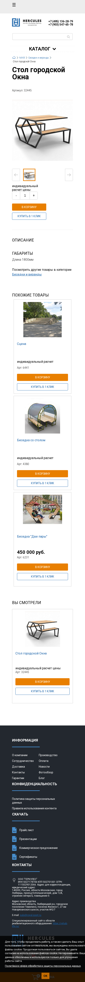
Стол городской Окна (31, 653)
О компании (19, 755)
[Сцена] (42, 319)
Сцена (21, 344)
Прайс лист (26, 830)
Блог (42, 778)
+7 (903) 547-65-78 (60, 24)
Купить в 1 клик (29, 216)
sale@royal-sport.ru (30, 915)
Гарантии (18, 778)
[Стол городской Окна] (42, 130)
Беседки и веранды (27, 274)
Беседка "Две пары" (32, 536)
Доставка (18, 766)
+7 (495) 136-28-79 (60, 21)
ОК (45, 975)
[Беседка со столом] (42, 416)
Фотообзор (46, 772)
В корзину (29, 207)
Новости (44, 766)
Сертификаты (28, 856)
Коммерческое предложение (38, 847)
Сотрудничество (23, 760)
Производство (48, 755)
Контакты (18, 772)
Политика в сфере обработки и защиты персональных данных (43, 965)
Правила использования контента (34, 808)
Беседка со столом (31, 440)
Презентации (28, 839)
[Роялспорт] (26, 25)
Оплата (43, 760)
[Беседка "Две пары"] (42, 512)
